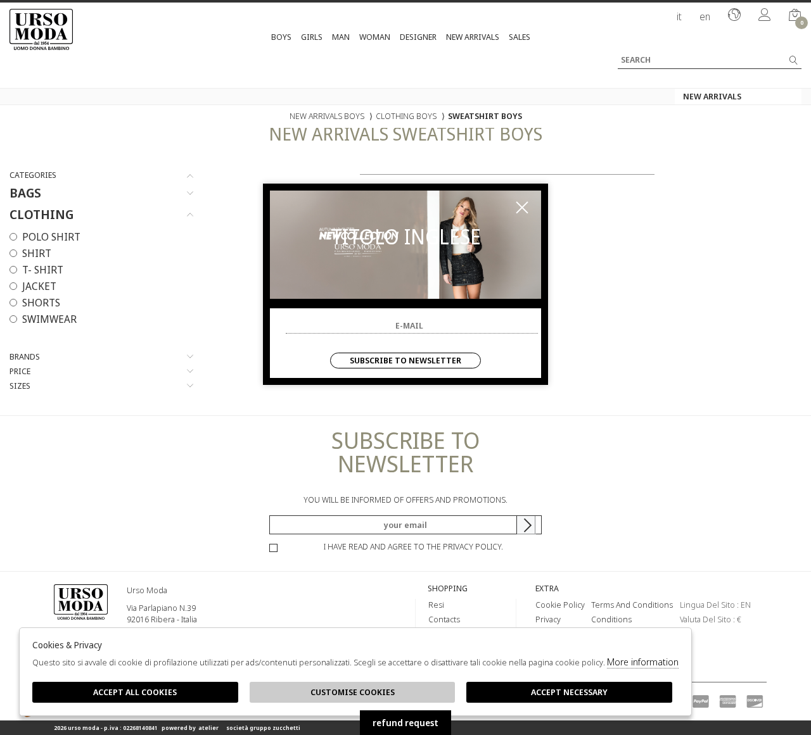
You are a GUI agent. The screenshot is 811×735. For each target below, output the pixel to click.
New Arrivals (472, 36)
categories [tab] (33, 175)
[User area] (764, 16)
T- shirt (42, 270)
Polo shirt (51, 237)
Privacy (548, 619)
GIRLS (311, 36)
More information (643, 661)
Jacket (39, 286)
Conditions (611, 619)
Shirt (36, 253)
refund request (405, 723)
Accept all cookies (135, 692)
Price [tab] (20, 371)
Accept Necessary (569, 692)
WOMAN (374, 36)
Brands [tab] (25, 357)
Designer (418, 36)
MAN (341, 36)
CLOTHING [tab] (41, 214)
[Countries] (734, 16)
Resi (436, 604)
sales (519, 36)
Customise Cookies (352, 692)
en (704, 16)
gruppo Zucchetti (275, 728)
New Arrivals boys (327, 116)
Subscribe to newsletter (405, 360)
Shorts (41, 303)
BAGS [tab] (25, 193)
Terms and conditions (632, 604)
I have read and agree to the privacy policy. (413, 546)
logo (81, 620)
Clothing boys (406, 116)
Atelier (208, 728)
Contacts (444, 619)
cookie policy (560, 604)
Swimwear (49, 319)
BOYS (281, 36)
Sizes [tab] (20, 386)
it (679, 16)
